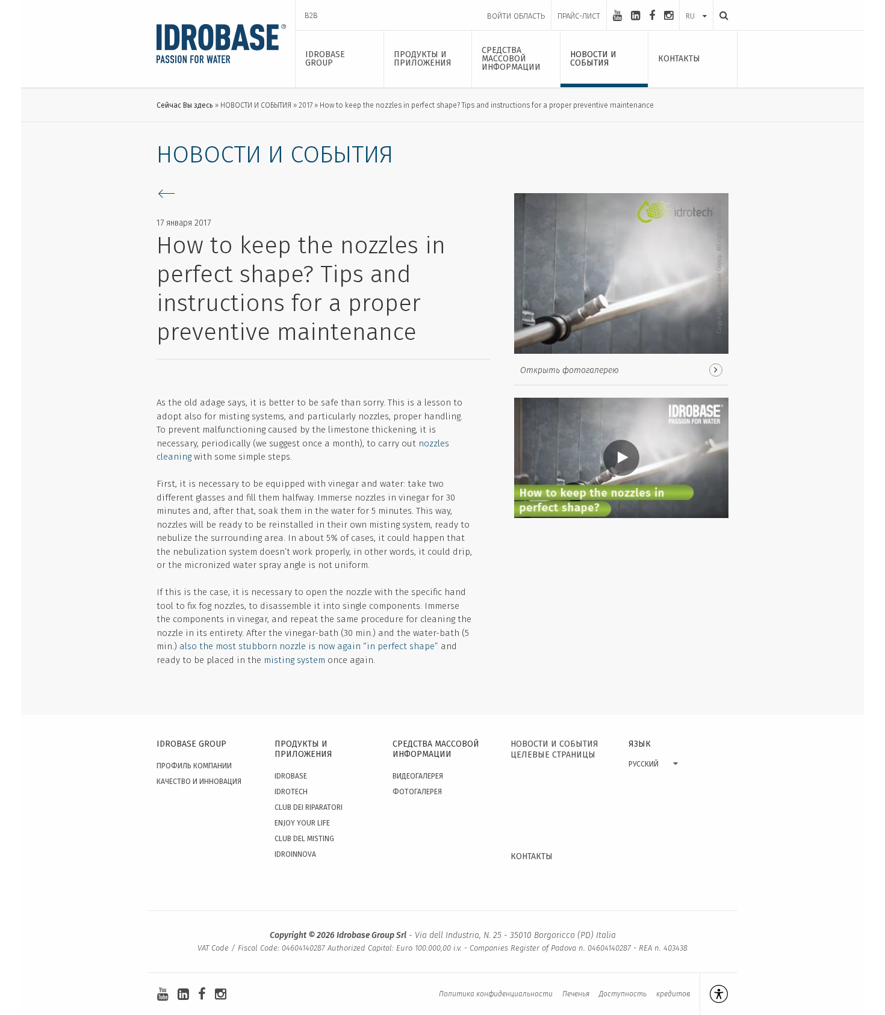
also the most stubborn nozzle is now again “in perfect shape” (308, 646)
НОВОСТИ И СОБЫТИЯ (255, 105)
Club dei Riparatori (309, 807)
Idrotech (291, 792)
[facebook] (652, 15)
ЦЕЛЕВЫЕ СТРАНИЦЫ (553, 755)
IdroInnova (295, 854)
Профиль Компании (194, 766)
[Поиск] (720, 15)
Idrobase (291, 776)
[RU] (696, 4)
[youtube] (617, 15)
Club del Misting (304, 839)
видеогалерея (418, 776)
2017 (305, 105)
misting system (294, 660)
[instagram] (668, 15)
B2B (311, 15)
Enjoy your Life (302, 823)
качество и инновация (199, 781)
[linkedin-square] (635, 15)
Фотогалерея (417, 792)
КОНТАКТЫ (532, 856)
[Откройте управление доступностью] (714, 994)
